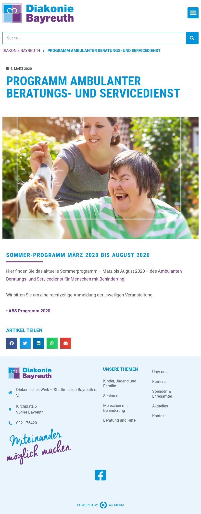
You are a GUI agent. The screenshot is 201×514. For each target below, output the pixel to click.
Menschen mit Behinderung (115, 408)
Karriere (158, 381)
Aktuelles (160, 406)
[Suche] (192, 38)
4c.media (116, 505)
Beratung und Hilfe (119, 420)
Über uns (159, 371)
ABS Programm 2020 (29, 310)
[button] (193, 12)
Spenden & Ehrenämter (162, 394)
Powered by (87, 505)
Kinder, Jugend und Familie (119, 383)
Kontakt (159, 416)
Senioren (110, 395)
